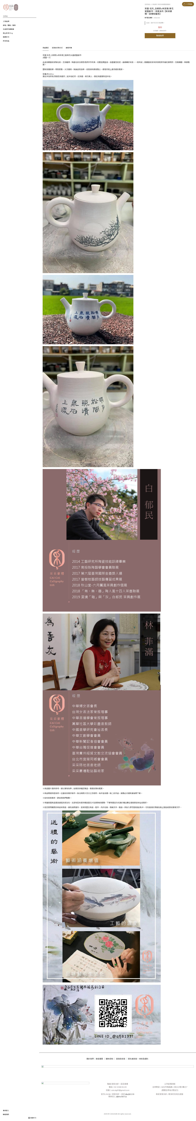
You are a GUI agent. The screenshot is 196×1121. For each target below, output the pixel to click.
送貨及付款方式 (57, 48)
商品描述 (46, 48)
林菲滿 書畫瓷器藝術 (164, 4)
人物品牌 (154, 4)
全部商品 (147, 4)
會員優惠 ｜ (100, 1059)
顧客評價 (69, 48)
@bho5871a (121, 1096)
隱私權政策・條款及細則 (138, 1059)
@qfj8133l (129, 1094)
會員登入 (6, 1110)
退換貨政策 (120, 1059)
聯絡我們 (160, 35)
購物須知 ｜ (110, 1059)
